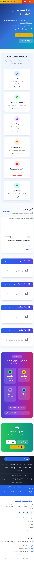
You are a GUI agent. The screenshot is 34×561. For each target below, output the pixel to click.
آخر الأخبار (25, 41)
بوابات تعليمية (8, 464)
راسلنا (10, 442)
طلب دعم (17, 197)
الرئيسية (30, 521)
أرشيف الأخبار (29, 524)
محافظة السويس (9, 475)
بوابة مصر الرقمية (16, 482)
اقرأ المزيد (27, 249)
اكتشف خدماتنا (23, 35)
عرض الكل (6, 211)
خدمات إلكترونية (23, 468)
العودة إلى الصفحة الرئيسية (17, 459)
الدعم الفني (30, 530)
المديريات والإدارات (24, 464)
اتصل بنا (17, 87)
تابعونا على (17, 471)
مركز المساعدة (16, 447)
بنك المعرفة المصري (9, 479)
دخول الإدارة (30, 533)
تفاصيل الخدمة (17, 108)
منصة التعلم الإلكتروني (24, 479)
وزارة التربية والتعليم (24, 475)
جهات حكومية (9, 468)
